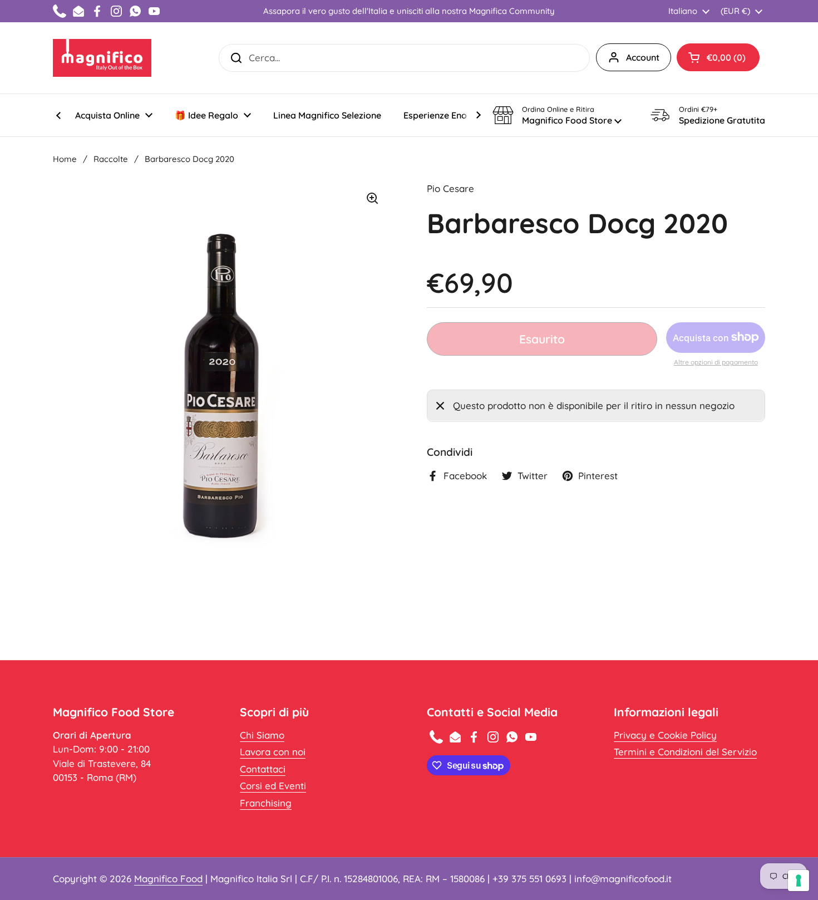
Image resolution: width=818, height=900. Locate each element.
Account (642, 57)
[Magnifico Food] (102, 58)
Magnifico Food (168, 878)
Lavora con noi (272, 752)
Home (65, 159)
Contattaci (262, 769)
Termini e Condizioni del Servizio (685, 752)
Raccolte (110, 159)
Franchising (266, 803)
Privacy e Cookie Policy (665, 735)
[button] (718, 57)
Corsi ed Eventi (273, 785)
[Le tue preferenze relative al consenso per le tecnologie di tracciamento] (798, 880)
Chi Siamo (262, 735)
